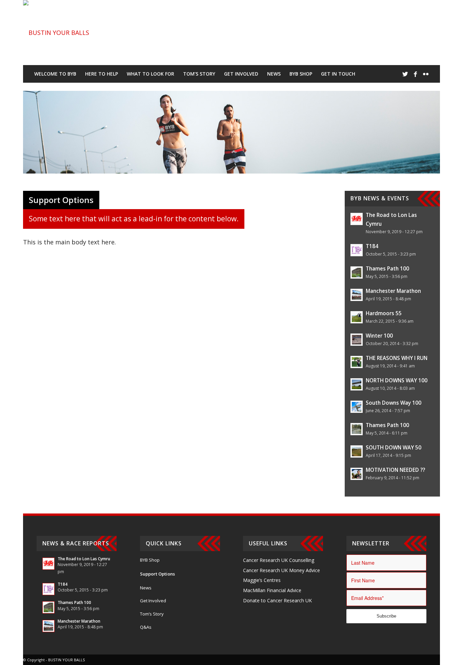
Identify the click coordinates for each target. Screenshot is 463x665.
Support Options (157, 574)
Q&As (146, 627)
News (146, 588)
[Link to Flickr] (426, 74)
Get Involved (153, 601)
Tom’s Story (152, 614)
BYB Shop (150, 560)
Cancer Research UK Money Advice (281, 570)
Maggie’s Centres (262, 580)
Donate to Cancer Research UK (277, 600)
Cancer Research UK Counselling (278, 560)
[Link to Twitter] (405, 74)
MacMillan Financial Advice (272, 590)
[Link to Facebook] (415, 74)
